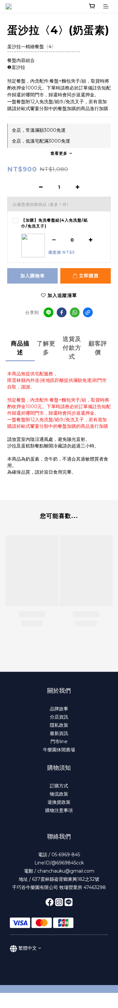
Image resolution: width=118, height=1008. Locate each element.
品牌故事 (59, 709)
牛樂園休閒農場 (59, 750)
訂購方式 (59, 786)
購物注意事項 (59, 810)
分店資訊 (59, 717)
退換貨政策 (59, 802)
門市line (59, 741)
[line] (48, 312)
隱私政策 (59, 725)
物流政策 (59, 794)
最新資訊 (59, 733)
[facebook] (62, 312)
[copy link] (88, 312)
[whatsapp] (75, 312)
